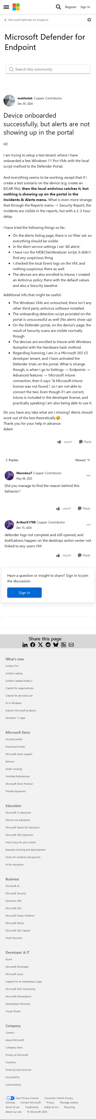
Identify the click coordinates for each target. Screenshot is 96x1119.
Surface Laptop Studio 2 (19, 680)
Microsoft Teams (15, 923)
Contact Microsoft (31, 1102)
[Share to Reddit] (48, 644)
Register (70, 7)
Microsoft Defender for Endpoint (28, 20)
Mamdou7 (24, 473)
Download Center (15, 746)
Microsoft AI (12, 886)
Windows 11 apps (15, 718)
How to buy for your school (21, 842)
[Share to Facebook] (32, 644)
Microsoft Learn (14, 974)
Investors (11, 1062)
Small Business (14, 938)
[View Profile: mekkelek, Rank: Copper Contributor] (9, 100)
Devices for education (18, 820)
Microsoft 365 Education (19, 835)
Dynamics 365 (13, 900)
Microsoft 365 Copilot (18, 930)
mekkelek (25, 98)
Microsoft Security (16, 893)
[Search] (58, 7)
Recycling (69, 1107)
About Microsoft (15, 1040)
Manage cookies (69, 1102)
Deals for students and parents (23, 857)
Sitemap (10, 1102)
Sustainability (13, 1084)
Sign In (85, 7)
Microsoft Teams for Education (23, 827)
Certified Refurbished (18, 776)
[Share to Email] (71, 644)
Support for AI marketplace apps (24, 981)
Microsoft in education (18, 812)
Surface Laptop (14, 673)
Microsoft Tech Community (20, 989)
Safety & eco (51, 1107)
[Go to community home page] (16, 6)
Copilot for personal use (19, 695)
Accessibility (13, 1077)
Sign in (24, 592)
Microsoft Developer (17, 966)
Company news (14, 1047)
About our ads (13, 1111)
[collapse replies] (48, 469)
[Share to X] (40, 644)
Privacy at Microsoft (17, 1055)
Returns (10, 761)
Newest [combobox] (82, 460)
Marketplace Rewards (18, 1003)
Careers (10, 1032)
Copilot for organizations (20, 688)
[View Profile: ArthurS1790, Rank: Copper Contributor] (9, 524)
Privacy (50, 1102)
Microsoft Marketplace (18, 996)
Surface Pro (12, 666)
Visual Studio (13, 1011)
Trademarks (31, 1107)
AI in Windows (14, 703)
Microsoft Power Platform (20, 915)
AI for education (15, 864)
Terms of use (13, 1107)
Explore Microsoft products (21, 710)
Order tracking (14, 769)
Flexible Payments (16, 791)
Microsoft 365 (13, 908)
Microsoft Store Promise (19, 783)
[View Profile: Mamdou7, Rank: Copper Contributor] (9, 475)
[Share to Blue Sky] (55, 644)
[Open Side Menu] (6, 6)
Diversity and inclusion (18, 1069)
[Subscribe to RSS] (63, 644)
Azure (9, 959)
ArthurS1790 (26, 522)
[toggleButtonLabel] (89, 19)
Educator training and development (25, 849)
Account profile (14, 739)
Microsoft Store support (19, 754)
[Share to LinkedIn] (25, 644)
